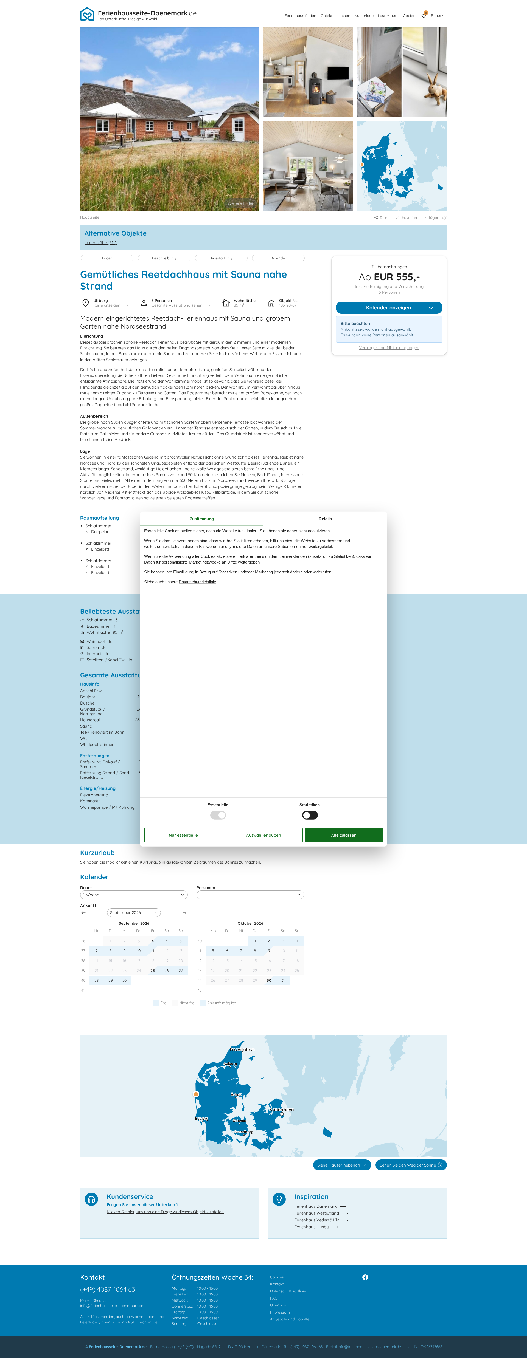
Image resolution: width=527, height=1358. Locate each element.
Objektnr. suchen (335, 15)
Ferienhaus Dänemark (316, 1206)
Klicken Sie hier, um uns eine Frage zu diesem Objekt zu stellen (165, 1211)
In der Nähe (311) (101, 242)
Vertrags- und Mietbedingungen (389, 347)
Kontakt (277, 1283)
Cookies (277, 1277)
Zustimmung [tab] (202, 518)
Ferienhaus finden (300, 15)
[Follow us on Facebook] (365, 1277)
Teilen (384, 217)
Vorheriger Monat (83, 912)
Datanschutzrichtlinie (197, 581)
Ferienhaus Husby (312, 1226)
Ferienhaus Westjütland (317, 1213)
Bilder (107, 258)
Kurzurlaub (364, 15)
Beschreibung (164, 258)
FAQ (274, 1298)
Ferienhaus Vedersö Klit (317, 1220)
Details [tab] (325, 518)
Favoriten (426, 13)
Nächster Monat (184, 912)
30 (269, 980)
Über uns (278, 1305)
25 (152, 970)
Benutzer (439, 15)
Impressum (280, 1312)
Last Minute (388, 15)
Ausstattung (221, 258)
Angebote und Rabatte (289, 1319)
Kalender (278, 258)
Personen (206, 887)
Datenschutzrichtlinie (288, 1291)
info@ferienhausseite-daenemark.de (111, 1305)
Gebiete (410, 15)
